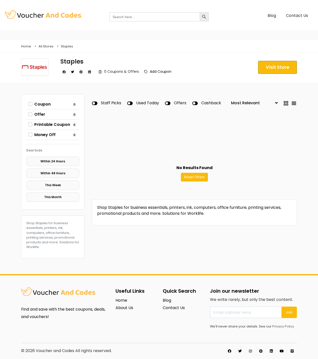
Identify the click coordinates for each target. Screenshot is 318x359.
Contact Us (297, 15)
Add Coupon (160, 71)
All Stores (46, 46)
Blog (272, 15)
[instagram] (250, 351)
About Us (124, 308)
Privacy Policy (283, 326)
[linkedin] (89, 72)
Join (289, 312)
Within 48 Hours (52, 173)
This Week (53, 185)
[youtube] (282, 351)
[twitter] (73, 72)
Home (26, 46)
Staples (67, 46)
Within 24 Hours (52, 161)
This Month (53, 197)
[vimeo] (292, 351)
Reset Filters (194, 177)
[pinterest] (81, 72)
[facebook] (64, 72)
